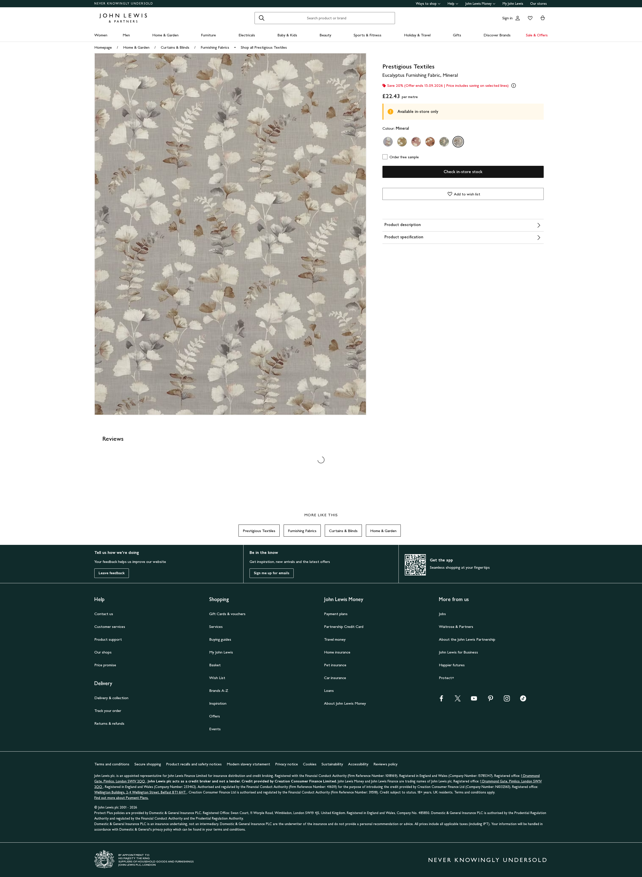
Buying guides (220, 639)
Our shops (103, 652)
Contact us (103, 613)
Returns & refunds (109, 723)
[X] (458, 700)
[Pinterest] (491, 700)
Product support (108, 639)
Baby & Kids (287, 35)
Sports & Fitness (367, 35)
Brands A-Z (218, 690)
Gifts (457, 35)
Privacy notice (286, 764)
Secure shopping (147, 764)
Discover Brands (497, 35)
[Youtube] (474, 700)
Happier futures (452, 665)
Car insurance (335, 677)
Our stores (538, 4)
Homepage (103, 47)
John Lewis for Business (458, 652)
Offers (214, 716)
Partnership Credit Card (343, 626)
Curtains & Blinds (175, 47)
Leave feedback (112, 573)
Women (100, 35)
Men (126, 35)
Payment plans (336, 613)
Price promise (105, 665)
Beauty (325, 35)
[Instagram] (507, 700)
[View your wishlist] (529, 18)
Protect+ (446, 677)
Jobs (442, 613)
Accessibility (358, 764)
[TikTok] (523, 700)
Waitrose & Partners (456, 626)
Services (216, 626)
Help (451, 4)
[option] (387, 141)
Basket (215, 665)
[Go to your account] (518, 18)
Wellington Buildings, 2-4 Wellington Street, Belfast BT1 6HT (140, 792)
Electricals (246, 35)
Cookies (309, 764)
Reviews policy (385, 764)
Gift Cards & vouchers (227, 613)
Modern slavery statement (248, 764)
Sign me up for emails (271, 573)
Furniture (208, 35)
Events (215, 728)
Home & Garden (165, 35)
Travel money (335, 639)
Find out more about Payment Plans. (121, 798)
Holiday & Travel (417, 35)
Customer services (109, 626)
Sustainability (332, 764)
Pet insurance (335, 665)
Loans (329, 690)
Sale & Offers (537, 35)
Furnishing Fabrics (215, 47)
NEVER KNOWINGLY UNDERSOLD (123, 3)
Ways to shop (426, 4)
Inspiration (217, 703)
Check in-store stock (463, 171)
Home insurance (337, 652)
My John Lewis (513, 4)
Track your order (107, 710)
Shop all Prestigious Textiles (264, 47)
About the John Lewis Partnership (467, 639)
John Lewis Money (478, 4)
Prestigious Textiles (259, 530)
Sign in (507, 18)
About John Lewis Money (345, 703)
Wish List (217, 677)
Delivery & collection (111, 697)
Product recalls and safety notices (194, 764)
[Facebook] (441, 700)
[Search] (262, 18)
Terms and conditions (111, 764)
